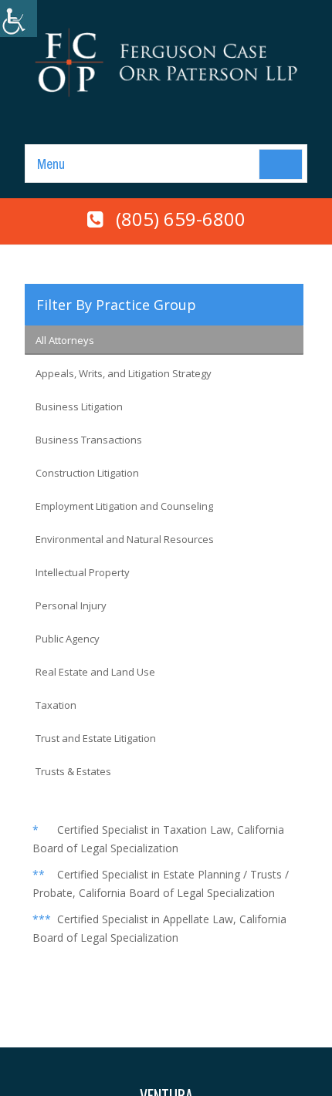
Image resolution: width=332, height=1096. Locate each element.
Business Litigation (79, 406)
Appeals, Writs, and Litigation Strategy (124, 373)
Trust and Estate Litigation (96, 738)
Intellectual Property (83, 572)
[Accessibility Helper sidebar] (18, 18)
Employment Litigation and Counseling (124, 506)
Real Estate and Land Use (95, 672)
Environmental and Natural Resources (125, 539)
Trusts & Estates (73, 771)
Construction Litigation (87, 473)
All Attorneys (65, 340)
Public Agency (68, 639)
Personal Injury (71, 605)
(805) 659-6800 (181, 218)
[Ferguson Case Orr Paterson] (166, 61)
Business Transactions (89, 440)
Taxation (56, 705)
